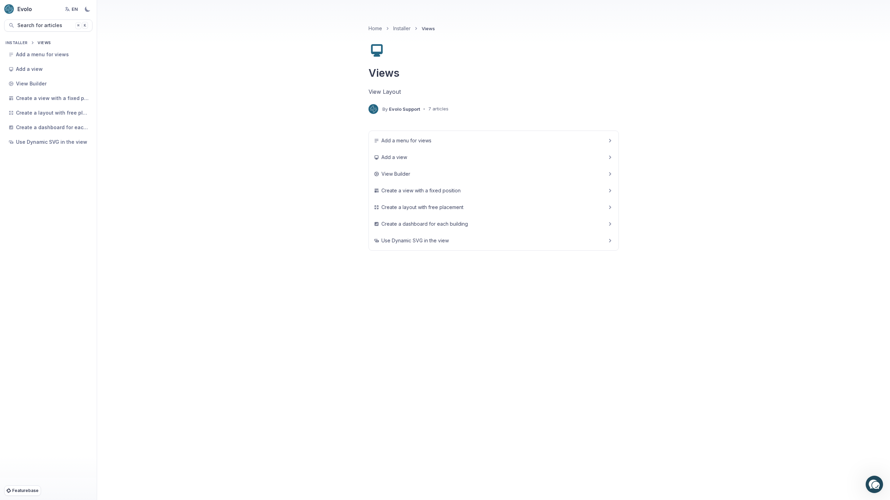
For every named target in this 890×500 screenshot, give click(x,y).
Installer (17, 42)
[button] (874, 484)
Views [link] (428, 28)
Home (375, 28)
